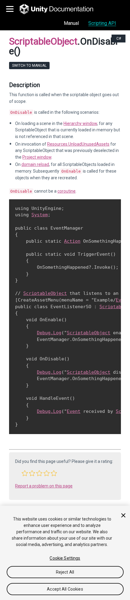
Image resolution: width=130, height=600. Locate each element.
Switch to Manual (29, 65)
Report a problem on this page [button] (44, 486)
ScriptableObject (45, 293)
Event (73, 411)
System (39, 214)
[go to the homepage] (61, 9)
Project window (36, 157)
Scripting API (102, 23)
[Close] (123, 515)
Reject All (65, 572)
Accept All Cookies (65, 589)
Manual (71, 23)
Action (72, 241)
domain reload (35, 164)
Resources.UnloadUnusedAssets (78, 144)
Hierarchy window (80, 123)
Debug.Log (49, 332)
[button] (24, 473)
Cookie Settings (65, 558)
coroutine (66, 191)
